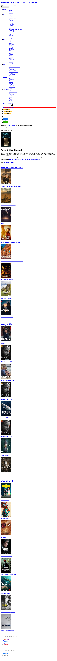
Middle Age (11, 44)
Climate (10, 68)
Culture (5, 26)
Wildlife (10, 75)
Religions (11, 35)
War (10, 50)
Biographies (11, 49)
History (5, 39)
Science (5, 77)
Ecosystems (11, 69)
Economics (11, 83)
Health (10, 58)
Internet (10, 97)
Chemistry (11, 82)
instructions (12, 125)
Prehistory (11, 41)
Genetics (11, 57)
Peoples (10, 33)
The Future (11, 100)
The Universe (12, 74)
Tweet (4, 120)
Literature (11, 20)
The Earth (11, 73)
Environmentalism (13, 70)
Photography (12, 24)
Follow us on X (6, 106)
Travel (10, 38)
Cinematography (12, 18)
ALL (10, 15)
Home (10, 10)
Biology (10, 80)
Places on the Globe (13, 72)
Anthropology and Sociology (15, 29)
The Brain (11, 62)
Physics (10, 88)
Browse (5, 9)
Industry (11, 95)
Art (4, 14)
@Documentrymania (8, 643)
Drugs (10, 55)
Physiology (11, 59)
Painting (11, 23)
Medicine (5, 52)
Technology (6, 89)
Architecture (11, 16)
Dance (10, 19)
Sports (10, 36)
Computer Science (13, 92)
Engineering (11, 94)
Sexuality (11, 60)
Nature (4, 64)
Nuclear (10, 98)
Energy (10, 93)
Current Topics (12, 30)
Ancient (10, 43)
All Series (11, 13)
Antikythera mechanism (34, 159)
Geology (11, 84)
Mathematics (11, 85)
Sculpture (11, 25)
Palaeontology (12, 87)
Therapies (11, 63)
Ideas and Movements (13, 31)
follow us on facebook (8, 103)
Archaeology (12, 48)
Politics (10, 34)
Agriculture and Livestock (14, 67)
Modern (10, 45)
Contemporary (12, 47)
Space (10, 99)
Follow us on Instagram (8, 107)
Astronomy (11, 79)
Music (10, 21)
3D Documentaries (13, 11)
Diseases (11, 54)
